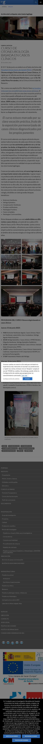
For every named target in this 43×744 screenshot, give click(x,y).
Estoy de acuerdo (12, 736)
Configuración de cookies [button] (11, 379)
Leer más (24, 375)
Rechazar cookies (31, 736)
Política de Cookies (21, 740)
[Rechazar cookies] (41, 721)
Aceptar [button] (27, 379)
